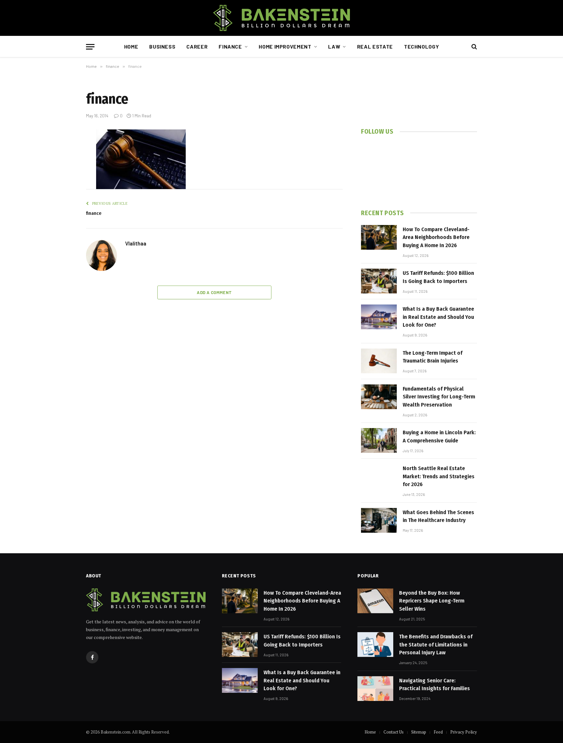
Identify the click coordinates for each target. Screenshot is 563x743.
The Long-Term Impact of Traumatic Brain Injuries (432, 356)
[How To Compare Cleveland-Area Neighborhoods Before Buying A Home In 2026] (379, 237)
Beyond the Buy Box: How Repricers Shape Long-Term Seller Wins (431, 600)
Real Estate (375, 46)
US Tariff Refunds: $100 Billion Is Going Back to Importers (438, 277)
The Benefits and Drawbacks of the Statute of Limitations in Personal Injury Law (435, 644)
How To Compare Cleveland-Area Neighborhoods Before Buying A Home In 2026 (436, 237)
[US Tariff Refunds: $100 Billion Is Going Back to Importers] (379, 281)
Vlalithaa (135, 243)
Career (197, 46)
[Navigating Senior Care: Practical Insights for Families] (375, 688)
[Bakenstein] (281, 18)
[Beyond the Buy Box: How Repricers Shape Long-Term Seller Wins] (375, 600)
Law (334, 46)
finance (93, 213)
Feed (438, 732)
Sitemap (418, 732)
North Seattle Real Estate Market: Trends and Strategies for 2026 (438, 476)
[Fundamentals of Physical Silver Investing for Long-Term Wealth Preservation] (379, 396)
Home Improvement (285, 46)
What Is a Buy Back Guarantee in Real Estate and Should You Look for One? (438, 316)
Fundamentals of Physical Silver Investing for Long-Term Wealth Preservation (439, 396)
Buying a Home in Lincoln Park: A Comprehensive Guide (439, 436)
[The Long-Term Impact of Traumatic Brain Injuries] (379, 361)
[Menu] (90, 46)
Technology (421, 46)
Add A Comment (214, 292)
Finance (230, 46)
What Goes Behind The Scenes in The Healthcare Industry (438, 516)
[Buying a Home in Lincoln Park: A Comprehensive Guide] (379, 440)
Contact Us (393, 732)
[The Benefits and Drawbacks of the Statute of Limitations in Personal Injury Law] (375, 644)
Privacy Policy (463, 732)
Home (131, 46)
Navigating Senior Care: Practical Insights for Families (434, 684)
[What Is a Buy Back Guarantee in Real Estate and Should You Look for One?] (379, 317)
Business (162, 46)
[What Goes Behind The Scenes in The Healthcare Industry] (379, 520)
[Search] (473, 46)
